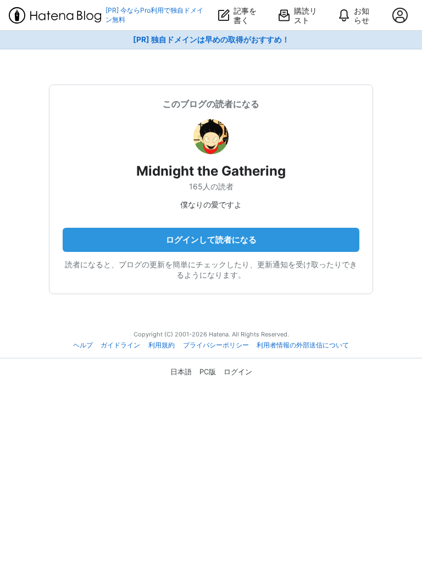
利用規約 (161, 345)
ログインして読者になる (211, 239)
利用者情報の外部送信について (303, 345)
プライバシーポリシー (216, 345)
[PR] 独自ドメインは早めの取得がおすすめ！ (211, 39)
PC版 (207, 371)
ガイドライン (120, 345)
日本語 (181, 371)
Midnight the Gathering (211, 171)
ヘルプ (83, 345)
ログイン (238, 371)
